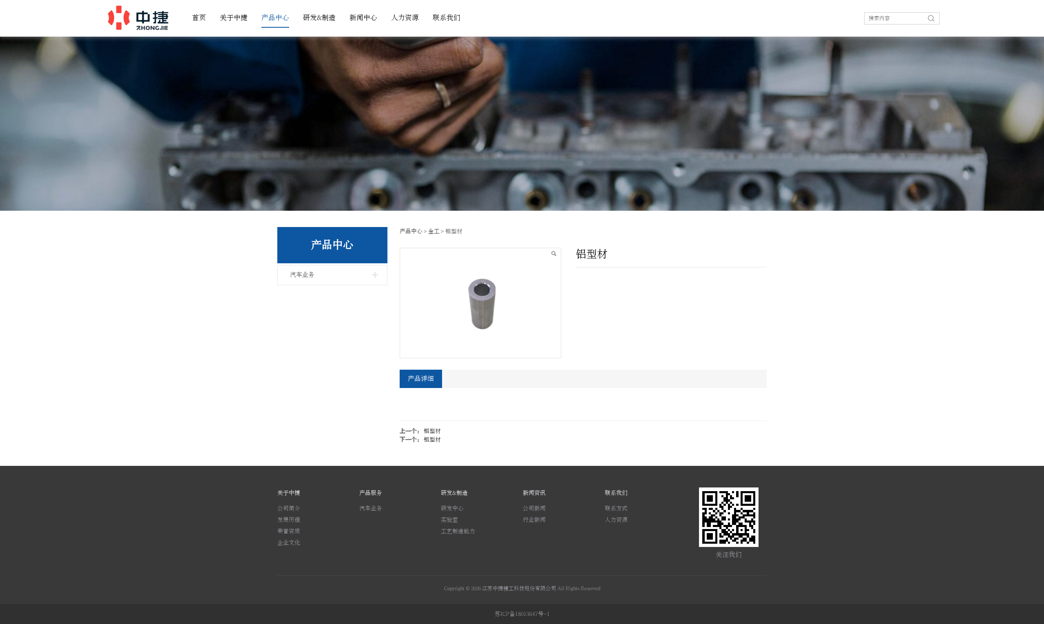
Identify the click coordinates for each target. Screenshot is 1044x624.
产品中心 (275, 18)
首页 (199, 18)
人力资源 (405, 18)
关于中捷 (234, 18)
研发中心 (452, 508)
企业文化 (288, 543)
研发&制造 (319, 18)
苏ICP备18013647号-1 (522, 614)
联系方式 (616, 508)
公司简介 (288, 508)
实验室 (449, 520)
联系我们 (446, 18)
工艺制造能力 (458, 531)
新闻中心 (363, 18)
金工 (434, 231)
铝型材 (432, 431)
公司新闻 (534, 508)
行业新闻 (534, 520)
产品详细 (421, 378)
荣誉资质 (288, 531)
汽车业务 (302, 274)
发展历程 (288, 520)
